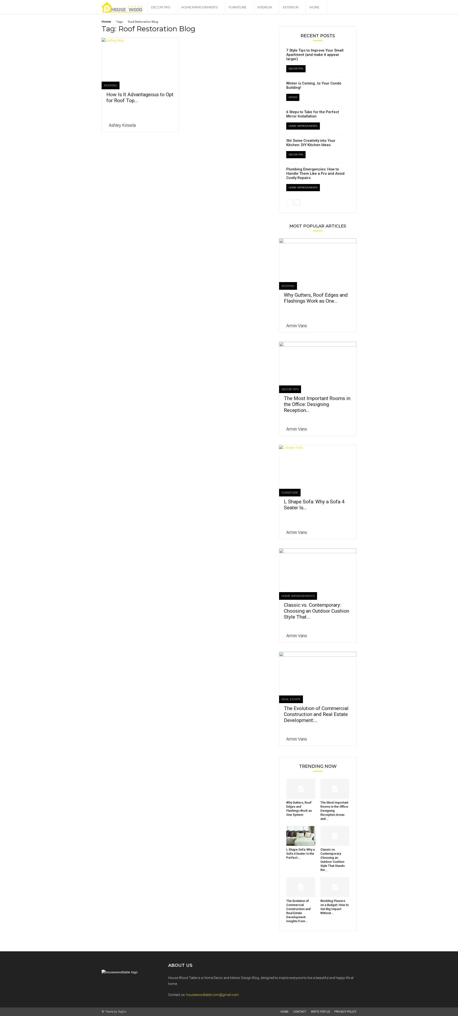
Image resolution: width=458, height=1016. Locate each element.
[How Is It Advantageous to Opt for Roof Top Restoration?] (140, 57)
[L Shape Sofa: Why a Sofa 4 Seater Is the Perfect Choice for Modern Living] (317, 464)
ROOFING (110, 85)
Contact (299, 1011)
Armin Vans (296, 325)
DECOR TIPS (160, 7)
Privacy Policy (345, 1011)
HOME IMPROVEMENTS (199, 7)
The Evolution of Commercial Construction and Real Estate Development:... (316, 714)
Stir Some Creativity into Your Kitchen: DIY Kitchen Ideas (310, 142)
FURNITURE (237, 7)
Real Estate (291, 699)
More (314, 7)
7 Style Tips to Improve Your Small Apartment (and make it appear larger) (315, 54)
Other (293, 97)
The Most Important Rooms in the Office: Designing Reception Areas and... (334, 811)
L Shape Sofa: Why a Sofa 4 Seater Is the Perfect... (300, 853)
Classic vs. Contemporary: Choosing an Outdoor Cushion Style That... (316, 611)
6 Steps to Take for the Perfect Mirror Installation (312, 114)
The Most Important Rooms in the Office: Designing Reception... (317, 404)
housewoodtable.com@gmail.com (212, 995)
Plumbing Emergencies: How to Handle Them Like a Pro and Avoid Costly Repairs (315, 173)
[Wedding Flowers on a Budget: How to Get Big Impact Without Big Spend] (334, 887)
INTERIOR (264, 7)
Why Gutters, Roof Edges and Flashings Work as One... (316, 298)
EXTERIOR (290, 7)
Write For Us (320, 1011)
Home (106, 21)
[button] (350, 7)
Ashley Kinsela (122, 125)
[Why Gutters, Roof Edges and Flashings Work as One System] (317, 257)
